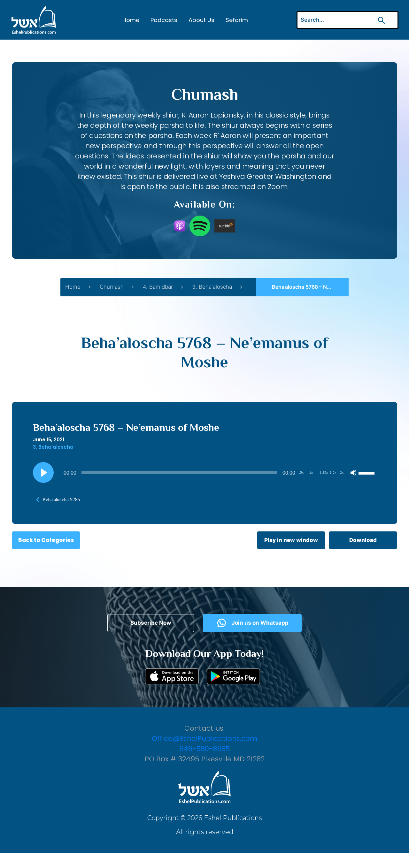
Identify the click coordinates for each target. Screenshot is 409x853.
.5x (301, 472)
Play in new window (291, 540)
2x (341, 472)
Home (130, 20)
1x (311, 472)
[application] (204, 472)
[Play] (43, 472)
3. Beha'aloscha (212, 287)
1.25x (324, 472)
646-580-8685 (204, 749)
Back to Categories (46, 540)
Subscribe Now (150, 623)
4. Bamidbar (158, 287)
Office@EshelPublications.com (204, 738)
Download (363, 540)
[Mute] (353, 472)
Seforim (237, 20)
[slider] (367, 472)
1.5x (333, 472)
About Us (201, 20)
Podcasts (163, 20)
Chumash (112, 287)
